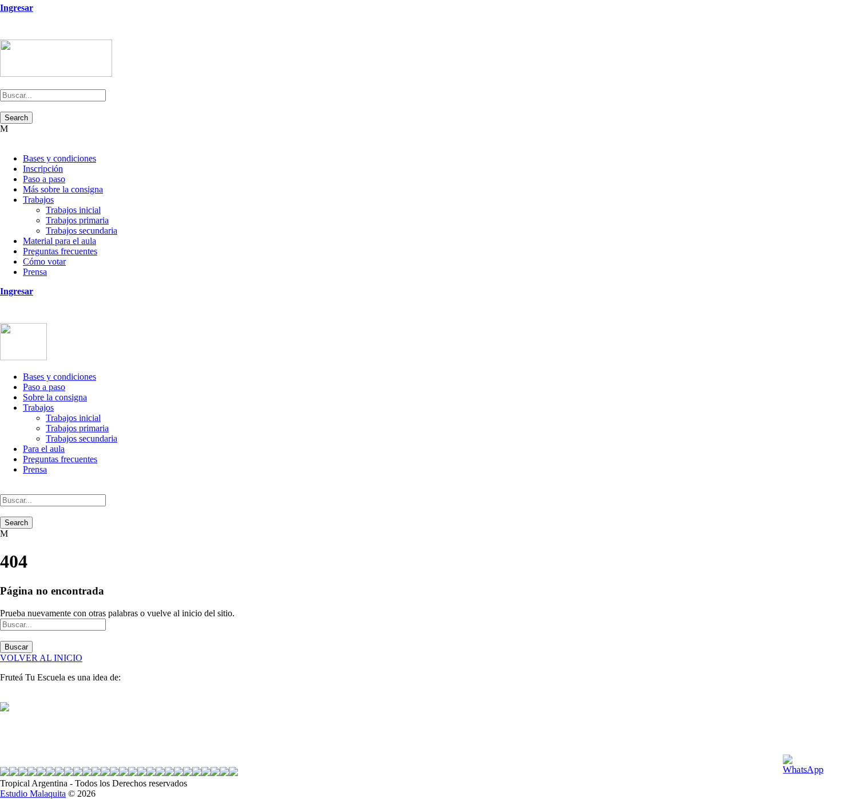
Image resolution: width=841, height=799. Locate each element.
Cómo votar (44, 261)
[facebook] (10, 34)
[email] (3, 34)
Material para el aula (59, 241)
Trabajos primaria (77, 220)
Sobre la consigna (55, 397)
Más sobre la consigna (63, 189)
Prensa (35, 272)
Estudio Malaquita (33, 793)
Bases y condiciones (59, 158)
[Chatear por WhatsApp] (806, 764)
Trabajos (38, 199)
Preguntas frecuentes (60, 251)
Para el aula (44, 449)
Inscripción (43, 169)
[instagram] (30, 34)
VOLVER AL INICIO (41, 658)
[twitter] (17, 34)
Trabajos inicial (73, 210)
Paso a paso (44, 179)
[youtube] (24, 34)
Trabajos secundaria (81, 230)
